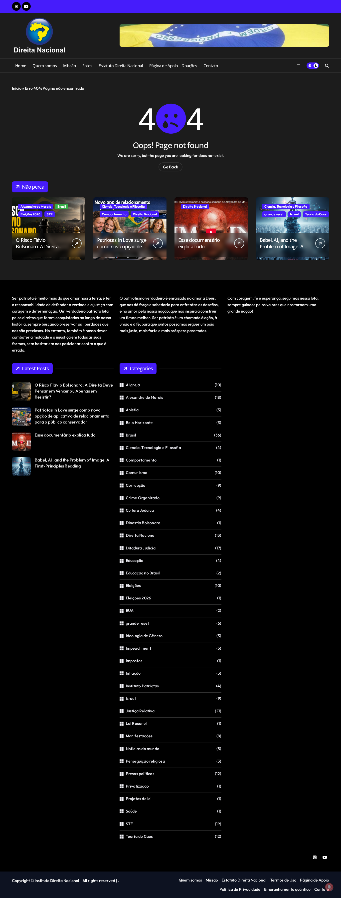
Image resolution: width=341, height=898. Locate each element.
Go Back (170, 166)
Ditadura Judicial (141, 547)
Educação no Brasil (143, 572)
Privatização (137, 786)
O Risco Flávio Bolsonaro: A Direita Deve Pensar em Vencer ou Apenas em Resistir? (41, 250)
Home (20, 65)
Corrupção (136, 485)
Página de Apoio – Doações (173, 65)
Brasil (61, 206)
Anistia (132, 409)
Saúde (131, 811)
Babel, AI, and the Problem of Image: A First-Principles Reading (285, 246)
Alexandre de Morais (35, 206)
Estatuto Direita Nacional (121, 65)
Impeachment (138, 648)
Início (16, 88)
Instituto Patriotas (142, 685)
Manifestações (139, 735)
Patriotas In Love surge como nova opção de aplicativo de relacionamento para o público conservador (72, 416)
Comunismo (137, 472)
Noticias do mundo (142, 748)
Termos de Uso (283, 880)
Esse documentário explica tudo (199, 243)
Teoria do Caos (316, 214)
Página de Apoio (314, 880)
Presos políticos (140, 773)
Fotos (87, 65)
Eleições (133, 585)
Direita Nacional (145, 214)
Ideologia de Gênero (144, 635)
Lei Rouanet (137, 723)
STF (50, 214)
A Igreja (133, 384)
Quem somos (44, 65)
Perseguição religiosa (145, 761)
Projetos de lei (139, 798)
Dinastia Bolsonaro (143, 522)
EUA (130, 610)
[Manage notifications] (329, 887)
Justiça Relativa (140, 710)
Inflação (133, 673)
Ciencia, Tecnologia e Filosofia (123, 206)
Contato (210, 65)
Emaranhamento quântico (287, 889)
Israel (294, 214)
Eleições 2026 (30, 214)
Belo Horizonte (139, 422)
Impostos (134, 660)
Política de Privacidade (239, 889)
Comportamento (114, 214)
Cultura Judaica (140, 510)
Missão (69, 65)
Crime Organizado (143, 497)
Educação (135, 560)
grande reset (274, 214)
